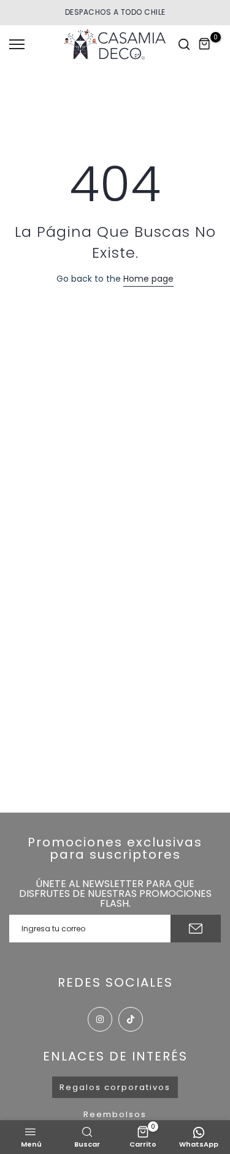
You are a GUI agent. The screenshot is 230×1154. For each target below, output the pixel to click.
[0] (205, 44)
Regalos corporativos (115, 1087)
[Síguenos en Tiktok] (130, 1019)
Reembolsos (115, 1114)
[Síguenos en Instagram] (100, 1019)
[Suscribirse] (196, 928)
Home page (148, 279)
